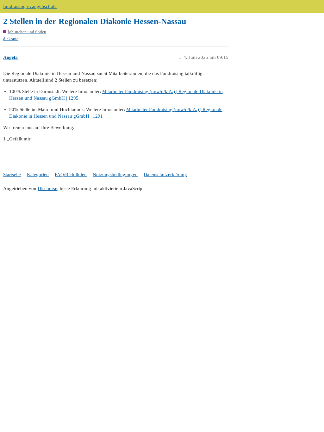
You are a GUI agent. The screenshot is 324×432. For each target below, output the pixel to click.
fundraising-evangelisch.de (30, 6)
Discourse (47, 188)
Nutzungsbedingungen (115, 174)
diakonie (10, 38)
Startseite (12, 174)
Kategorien (38, 174)
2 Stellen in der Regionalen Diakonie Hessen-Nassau (94, 21)
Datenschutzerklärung (165, 174)
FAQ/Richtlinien (71, 174)
